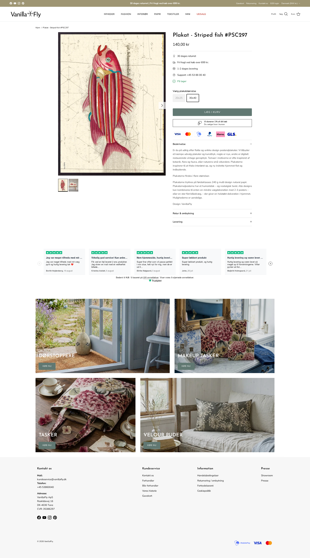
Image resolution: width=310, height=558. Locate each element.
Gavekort (240, 3)
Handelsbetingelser (207, 475)
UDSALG (201, 14)
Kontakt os (263, 3)
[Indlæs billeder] (112, 104)
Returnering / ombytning (210, 480)
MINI (187, 14)
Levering (177, 221)
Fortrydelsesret (205, 485)
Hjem (38, 27)
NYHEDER (109, 14)
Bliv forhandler (150, 485)
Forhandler (148, 480)
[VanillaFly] (26, 14)
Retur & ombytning (183, 213)
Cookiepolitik (204, 490)
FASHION (126, 14)
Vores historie (149, 490)
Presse (264, 480)
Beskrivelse (179, 144)
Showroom (267, 475)
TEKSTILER (173, 14)
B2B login (274, 3)
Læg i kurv (212, 112)
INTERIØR (142, 14)
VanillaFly (48, 541)
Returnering (251, 3)
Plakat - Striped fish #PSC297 (56, 27)
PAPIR (157, 14)
